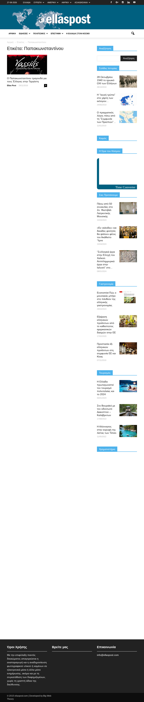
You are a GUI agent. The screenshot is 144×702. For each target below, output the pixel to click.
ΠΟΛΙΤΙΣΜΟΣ (39, 33)
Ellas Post (11, 85)
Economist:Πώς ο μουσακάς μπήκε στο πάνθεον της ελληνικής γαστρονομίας (106, 299)
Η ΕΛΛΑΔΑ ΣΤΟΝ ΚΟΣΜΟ (78, 33)
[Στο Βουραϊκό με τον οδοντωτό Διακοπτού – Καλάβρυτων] (128, 410)
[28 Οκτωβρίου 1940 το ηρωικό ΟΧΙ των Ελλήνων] (128, 81)
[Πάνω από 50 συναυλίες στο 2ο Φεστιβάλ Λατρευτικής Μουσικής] (128, 208)
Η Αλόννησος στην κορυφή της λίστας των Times (106, 429)
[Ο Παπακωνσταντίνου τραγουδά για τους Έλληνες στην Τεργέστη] (27, 64)
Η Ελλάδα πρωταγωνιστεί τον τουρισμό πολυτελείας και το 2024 (105, 388)
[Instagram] (122, 2)
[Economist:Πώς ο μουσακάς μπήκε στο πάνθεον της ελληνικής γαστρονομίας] (128, 297)
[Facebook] (111, 2)
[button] (133, 33)
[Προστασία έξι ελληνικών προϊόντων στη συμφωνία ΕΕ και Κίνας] (128, 348)
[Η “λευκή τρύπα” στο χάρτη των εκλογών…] (128, 99)
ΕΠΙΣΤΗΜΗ (56, 33)
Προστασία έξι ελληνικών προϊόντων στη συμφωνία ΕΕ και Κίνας (106, 350)
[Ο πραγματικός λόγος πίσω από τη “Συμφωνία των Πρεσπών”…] (128, 117)
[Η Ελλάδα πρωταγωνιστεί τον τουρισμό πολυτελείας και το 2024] (128, 386)
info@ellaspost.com (108, 655)
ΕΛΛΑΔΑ (26, 2)
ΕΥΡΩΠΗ (38, 2)
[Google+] (117, 2)
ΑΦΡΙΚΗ (65, 2)
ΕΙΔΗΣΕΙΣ (23, 33)
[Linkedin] (128, 2)
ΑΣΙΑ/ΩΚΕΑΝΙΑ (81, 2)
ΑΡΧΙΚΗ (12, 33)
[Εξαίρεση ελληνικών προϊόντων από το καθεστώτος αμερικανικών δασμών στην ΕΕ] (128, 321)
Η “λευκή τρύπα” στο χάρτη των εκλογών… (106, 97)
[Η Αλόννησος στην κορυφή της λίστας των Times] (128, 431)
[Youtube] (134, 2)
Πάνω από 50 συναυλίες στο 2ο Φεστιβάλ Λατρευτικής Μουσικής (105, 210)
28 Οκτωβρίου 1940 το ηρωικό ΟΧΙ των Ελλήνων (107, 80)
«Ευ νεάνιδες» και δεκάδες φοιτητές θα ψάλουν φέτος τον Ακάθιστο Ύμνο (106, 234)
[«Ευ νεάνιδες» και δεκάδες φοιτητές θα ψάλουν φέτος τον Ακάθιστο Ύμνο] (128, 232)
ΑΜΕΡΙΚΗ (51, 2)
